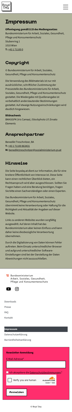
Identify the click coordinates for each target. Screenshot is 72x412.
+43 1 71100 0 (15, 49)
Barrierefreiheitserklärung (17, 340)
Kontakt (8, 318)
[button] (65, 8)
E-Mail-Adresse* (15, 359)
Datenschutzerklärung (15, 334)
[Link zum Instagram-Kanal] (17, 289)
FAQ (6, 312)
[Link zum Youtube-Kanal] (8, 289)
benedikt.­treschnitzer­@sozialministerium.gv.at (35, 150)
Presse (7, 307)
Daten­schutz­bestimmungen (45, 372)
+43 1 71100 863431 (19, 146)
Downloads (10, 301)
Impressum (10, 329)
